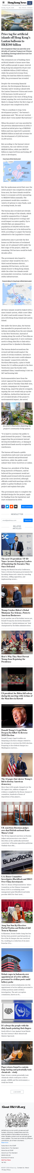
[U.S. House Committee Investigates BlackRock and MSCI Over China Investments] (17, 862)
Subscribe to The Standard (9, 1148)
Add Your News (6, 1160)
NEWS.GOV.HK (6, 1155)
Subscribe (28, 520)
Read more (4, 1142)
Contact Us (20, 1168)
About (27, 1168)
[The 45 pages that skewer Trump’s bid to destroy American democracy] (17, 765)
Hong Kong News (17, 2)
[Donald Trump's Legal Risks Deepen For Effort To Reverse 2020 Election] (17, 716)
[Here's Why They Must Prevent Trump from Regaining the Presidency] (17, 642)
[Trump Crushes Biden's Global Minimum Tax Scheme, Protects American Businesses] (17, 596)
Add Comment (27, 506)
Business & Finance (7, 1157)
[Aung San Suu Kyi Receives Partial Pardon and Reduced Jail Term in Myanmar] (17, 911)
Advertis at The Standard (9, 1153)
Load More (17, 1092)
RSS (4, 1162)
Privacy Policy (6, 1170)
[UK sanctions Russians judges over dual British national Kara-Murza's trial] (17, 813)
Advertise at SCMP (7, 1150)
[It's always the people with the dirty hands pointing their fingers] (17, 1011)
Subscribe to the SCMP (8, 1145)
